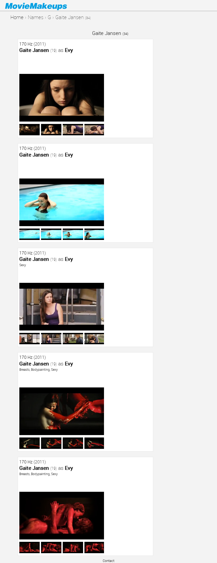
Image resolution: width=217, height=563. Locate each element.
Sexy (22, 265)
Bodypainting (40, 369)
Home (17, 17)
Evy (69, 50)
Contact (108, 560)
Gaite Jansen (110, 33)
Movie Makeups (43, 5)
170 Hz (26, 44)
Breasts (24, 369)
